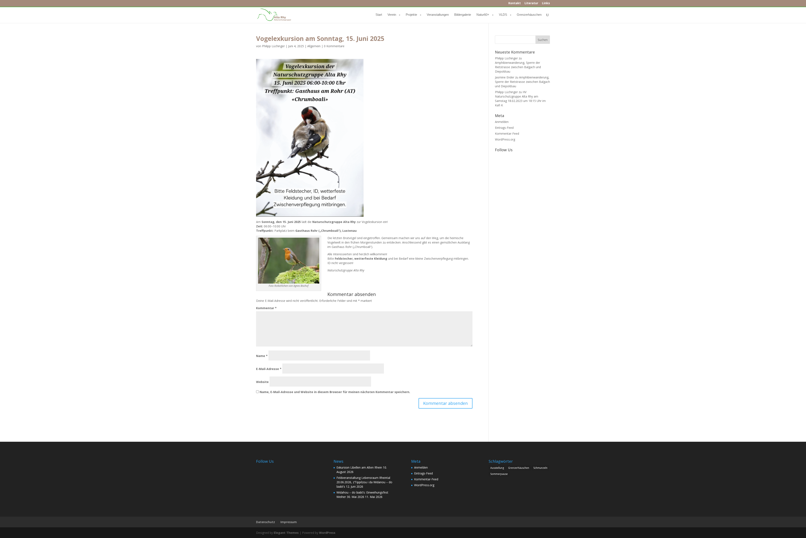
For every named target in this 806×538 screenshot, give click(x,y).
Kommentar (266, 308)
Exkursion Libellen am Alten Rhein (359, 467)
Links (546, 3)
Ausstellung (497, 468)
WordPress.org (505, 139)
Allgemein (314, 46)
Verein (391, 14)
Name (262, 356)
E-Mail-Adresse (268, 369)
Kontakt (514, 3)
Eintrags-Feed (504, 128)
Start (379, 14)
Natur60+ (482, 14)
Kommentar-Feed (507, 133)
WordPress (327, 533)
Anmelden (502, 122)
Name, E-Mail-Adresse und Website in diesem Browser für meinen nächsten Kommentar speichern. (335, 392)
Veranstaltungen (438, 14)
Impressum (288, 522)
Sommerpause (499, 474)
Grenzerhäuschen (529, 14)
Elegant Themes (286, 533)
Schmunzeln (540, 468)
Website (262, 382)
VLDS (503, 14)
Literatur (531, 3)
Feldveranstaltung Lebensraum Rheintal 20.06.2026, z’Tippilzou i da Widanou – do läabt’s (364, 482)
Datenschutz (265, 522)
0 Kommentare (334, 46)
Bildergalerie (462, 14)
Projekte (411, 14)
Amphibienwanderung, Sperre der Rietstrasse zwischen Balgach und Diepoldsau (518, 67)
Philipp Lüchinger (273, 46)
